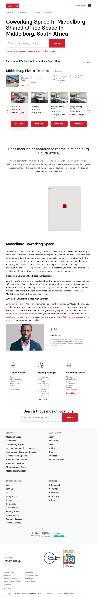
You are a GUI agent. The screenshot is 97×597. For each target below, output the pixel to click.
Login (8, 485)
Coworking (11, 441)
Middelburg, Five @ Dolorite (27, 71)
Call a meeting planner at (23, 51)
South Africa (35, 12)
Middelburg (48, 12)
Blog (53, 500)
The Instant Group (31, 575)
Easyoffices (29, 572)
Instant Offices (9, 572)
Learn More (14, 389)
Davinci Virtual (30, 581)
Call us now (67, 317)
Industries (53, 441)
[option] (19, 110)
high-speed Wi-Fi (61, 310)
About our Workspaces (16, 459)
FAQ (8, 492)
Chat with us (12, 508)
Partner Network (56, 459)
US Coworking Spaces (16, 456)
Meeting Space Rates (16, 467)
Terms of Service (14, 519)
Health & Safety (13, 523)
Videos (9, 500)
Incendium (7, 584)
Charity (51, 452)
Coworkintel (29, 578)
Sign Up (9, 489)
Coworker (7, 575)
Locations (9, 12)
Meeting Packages (47, 372)
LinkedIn (55, 492)
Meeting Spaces (17, 372)
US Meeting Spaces (15, 444)
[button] (65, 206)
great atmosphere (14, 317)
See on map (26, 85)
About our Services (15, 463)
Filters (88, 62)
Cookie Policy (12, 515)
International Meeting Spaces (20, 448)
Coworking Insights (10, 578)
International (22, 12)
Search (57, 43)
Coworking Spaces (75, 372)
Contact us (11, 504)
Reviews (52, 448)
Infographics (12, 496)
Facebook (55, 485)
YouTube (55, 496)
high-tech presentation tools (26, 313)
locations (76, 290)
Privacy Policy (12, 511)
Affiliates (52, 456)
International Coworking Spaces (21, 452)
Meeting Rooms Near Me (17, 471)
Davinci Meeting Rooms (12, 581)
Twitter (54, 489)
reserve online (82, 317)
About (51, 437)
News (51, 444)
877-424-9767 (79, 6)
